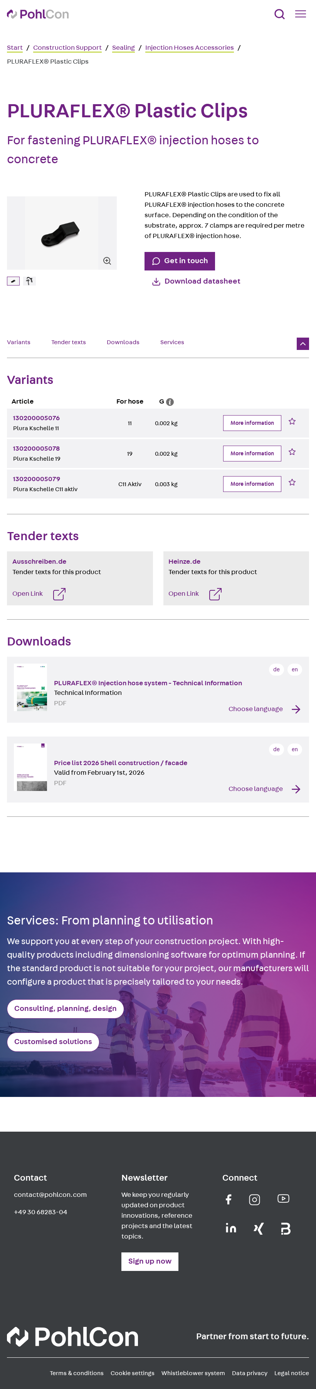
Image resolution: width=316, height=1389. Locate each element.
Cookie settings (133, 1373)
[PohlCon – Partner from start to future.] (38, 14)
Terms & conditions (77, 1373)
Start (15, 47)
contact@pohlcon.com (50, 1194)
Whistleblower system (193, 1373)
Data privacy (249, 1373)
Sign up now (149, 1261)
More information (252, 423)
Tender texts (68, 342)
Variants (18, 342)
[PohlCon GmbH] (228, 1199)
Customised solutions (53, 1042)
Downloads (123, 342)
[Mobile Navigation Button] (302, 14)
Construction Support (67, 47)
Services (172, 342)
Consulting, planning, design (65, 1008)
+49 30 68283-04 (40, 1212)
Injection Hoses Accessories (189, 47)
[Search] (279, 14)
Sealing (123, 47)
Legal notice (291, 1373)
